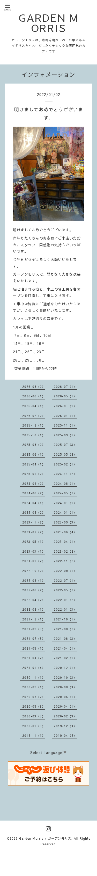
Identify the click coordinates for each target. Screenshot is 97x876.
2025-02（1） (65, 464)
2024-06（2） (33, 493)
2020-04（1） (65, 706)
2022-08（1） (33, 580)
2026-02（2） (33, 416)
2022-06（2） (33, 590)
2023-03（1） (33, 551)
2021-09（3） (33, 629)
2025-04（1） (33, 464)
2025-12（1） (33, 425)
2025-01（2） (33, 474)
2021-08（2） (65, 629)
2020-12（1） (65, 668)
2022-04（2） (33, 600)
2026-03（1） (65, 406)
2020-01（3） (33, 726)
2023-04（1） (65, 541)
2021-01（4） (33, 668)
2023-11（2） (33, 522)
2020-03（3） (33, 716)
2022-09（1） (65, 571)
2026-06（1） (33, 396)
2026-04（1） (33, 406)
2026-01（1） (65, 416)
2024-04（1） (33, 503)
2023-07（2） (33, 532)
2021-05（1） (33, 648)
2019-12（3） (65, 726)
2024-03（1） (65, 503)
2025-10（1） (33, 435)
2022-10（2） (33, 571)
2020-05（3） (33, 706)
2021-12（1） (33, 619)
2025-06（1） (33, 454)
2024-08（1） (65, 483)
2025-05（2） (65, 454)
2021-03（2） (33, 658)
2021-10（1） (65, 619)
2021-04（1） (65, 648)
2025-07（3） (65, 445)
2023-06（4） (65, 532)
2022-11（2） (65, 561)
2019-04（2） (65, 735)
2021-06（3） (65, 638)
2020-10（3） (65, 677)
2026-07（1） (65, 386)
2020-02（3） (65, 716)
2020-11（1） (33, 677)
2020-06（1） (65, 697)
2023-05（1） (33, 541)
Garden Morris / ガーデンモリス (45, 838)
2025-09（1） (65, 435)
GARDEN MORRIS (49, 23)
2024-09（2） (33, 483)
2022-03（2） (65, 600)
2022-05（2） (65, 590)
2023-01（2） (33, 561)
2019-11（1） (33, 735)
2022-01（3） (65, 609)
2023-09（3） (65, 522)
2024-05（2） (65, 493)
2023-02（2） (65, 551)
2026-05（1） (65, 396)
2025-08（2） (33, 445)
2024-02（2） (33, 512)
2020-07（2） (33, 697)
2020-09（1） (33, 687)
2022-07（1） (65, 580)
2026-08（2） (33, 386)
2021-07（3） (33, 638)
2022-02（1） (33, 609)
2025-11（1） (65, 425)
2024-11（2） (65, 474)
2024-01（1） (65, 512)
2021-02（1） (65, 658)
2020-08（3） (65, 687)
